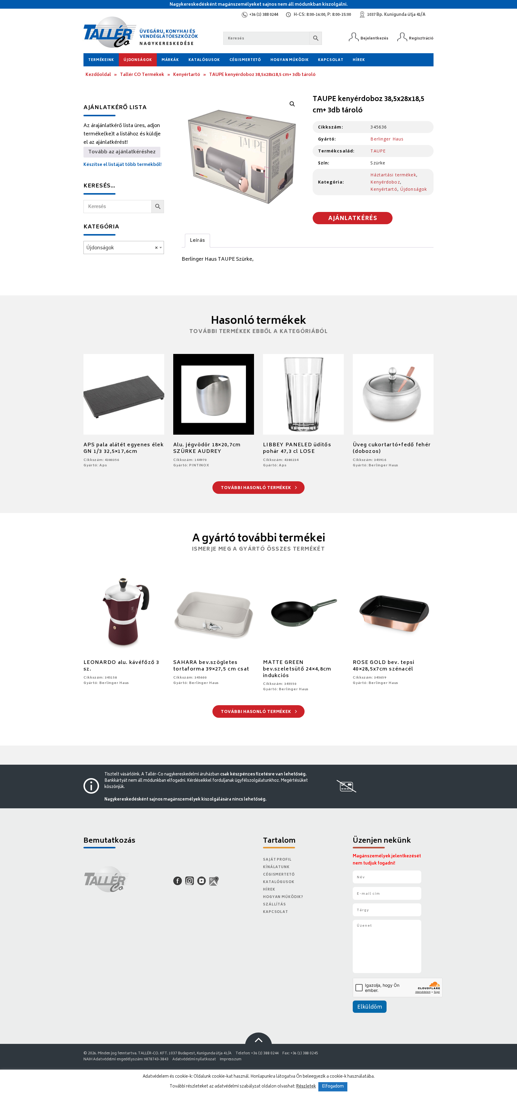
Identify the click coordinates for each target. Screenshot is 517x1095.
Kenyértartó (186, 75)
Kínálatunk (276, 867)
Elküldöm (369, 1007)
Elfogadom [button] (333, 1086)
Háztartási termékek (393, 175)
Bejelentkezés (374, 38)
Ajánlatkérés (352, 219)
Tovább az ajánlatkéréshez (122, 152)
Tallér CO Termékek (142, 75)
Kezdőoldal (98, 75)
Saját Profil (277, 860)
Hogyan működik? (283, 897)
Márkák (170, 60)
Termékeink (101, 60)
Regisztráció (421, 38)
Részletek (306, 1086)
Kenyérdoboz (385, 182)
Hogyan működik (289, 60)
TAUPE (378, 151)
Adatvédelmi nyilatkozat (194, 1059)
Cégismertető (245, 60)
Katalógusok (204, 60)
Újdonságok (138, 60)
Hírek (359, 60)
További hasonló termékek (256, 488)
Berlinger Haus (387, 139)
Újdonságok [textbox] (122, 248)
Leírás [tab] (197, 240)
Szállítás (274, 905)
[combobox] (123, 247)
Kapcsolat (330, 60)
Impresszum (230, 1059)
